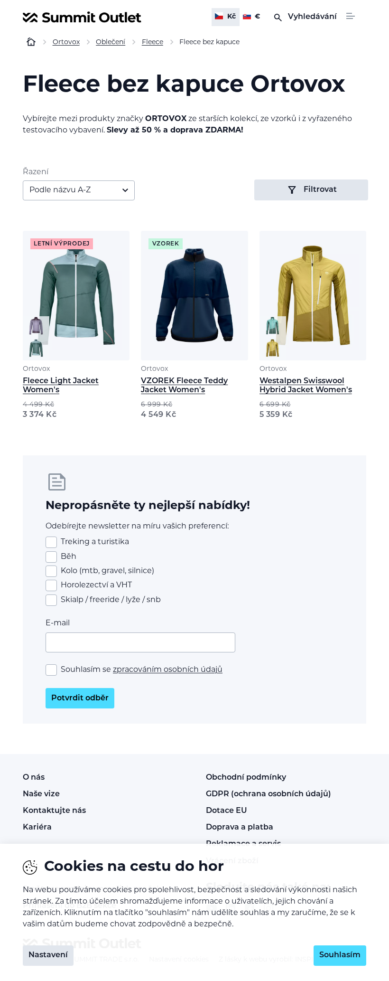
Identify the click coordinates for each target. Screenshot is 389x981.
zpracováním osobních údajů (167, 670)
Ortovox (36, 369)
